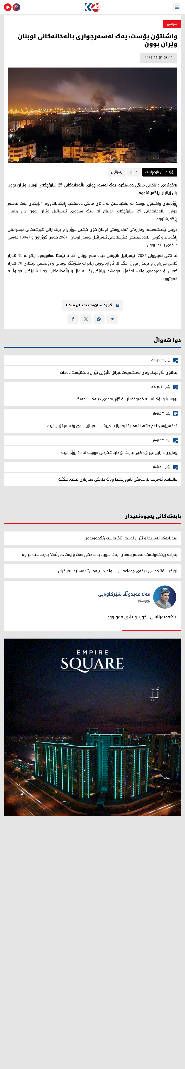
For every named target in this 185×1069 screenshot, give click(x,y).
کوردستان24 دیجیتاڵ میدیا (89, 305)
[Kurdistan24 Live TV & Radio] (8, 7)
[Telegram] (112, 319)
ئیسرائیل (117, 172)
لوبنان (134, 172)
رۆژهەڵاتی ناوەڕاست (159, 172)
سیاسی (172, 24)
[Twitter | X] (86, 319)
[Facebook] (73, 319)
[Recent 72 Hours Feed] (16, 7)
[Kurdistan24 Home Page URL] (92, 7)
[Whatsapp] (99, 319)
